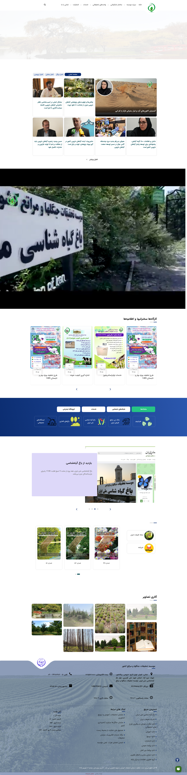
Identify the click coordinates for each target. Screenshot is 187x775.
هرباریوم (138, 421)
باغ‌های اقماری (65, 421)
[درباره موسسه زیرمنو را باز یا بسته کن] (124, 5)
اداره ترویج (151, 736)
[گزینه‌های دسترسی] (177, 760)
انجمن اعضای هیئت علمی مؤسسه (110, 742)
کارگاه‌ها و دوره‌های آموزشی (77, 463)
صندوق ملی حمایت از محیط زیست (109, 730)
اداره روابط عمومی (148, 745)
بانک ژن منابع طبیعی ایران (115, 421)
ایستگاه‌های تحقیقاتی (41, 421)
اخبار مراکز (59, 74)
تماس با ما (65, 4)
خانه (140, 4)
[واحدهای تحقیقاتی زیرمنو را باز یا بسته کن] (90, 5)
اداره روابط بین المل (147, 750)
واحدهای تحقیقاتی (99, 4)
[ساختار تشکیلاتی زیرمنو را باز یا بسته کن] (108, 5)
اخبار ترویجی (38, 74)
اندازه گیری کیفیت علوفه (144, 375)
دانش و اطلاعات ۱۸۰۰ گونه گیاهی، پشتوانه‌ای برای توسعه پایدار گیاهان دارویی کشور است (143, 144)
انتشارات (76, 4)
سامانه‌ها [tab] (143, 409)
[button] (78, 574)
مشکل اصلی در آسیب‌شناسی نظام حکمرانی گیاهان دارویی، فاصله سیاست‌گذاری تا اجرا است (50, 105)
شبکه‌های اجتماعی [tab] (118, 409)
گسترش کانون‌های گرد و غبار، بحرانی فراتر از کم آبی (135, 110)
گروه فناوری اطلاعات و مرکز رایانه (143, 759)
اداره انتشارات (150, 741)
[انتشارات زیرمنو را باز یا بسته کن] (71, 5)
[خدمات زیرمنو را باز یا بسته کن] (81, 5)
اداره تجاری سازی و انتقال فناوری (142, 754)
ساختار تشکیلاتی (116, 4)
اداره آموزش (150, 731)
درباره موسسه (131, 4)
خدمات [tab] (93, 409)
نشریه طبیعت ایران (147, 719)
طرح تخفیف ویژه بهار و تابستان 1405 (112, 377)
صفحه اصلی (73, 74)
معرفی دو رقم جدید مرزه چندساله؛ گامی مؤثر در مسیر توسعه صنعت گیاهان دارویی (112, 144)
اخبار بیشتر (93, 159)
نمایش (106, 566)
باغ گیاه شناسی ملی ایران (90, 421)
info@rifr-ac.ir (90, 674)
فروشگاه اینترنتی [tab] (69, 409)
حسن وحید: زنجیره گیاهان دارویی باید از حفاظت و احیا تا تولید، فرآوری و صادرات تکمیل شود (48, 144)
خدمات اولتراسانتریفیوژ (80, 375)
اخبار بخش (49, 74)
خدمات (85, 4)
